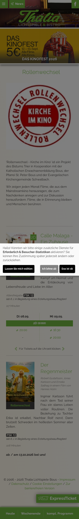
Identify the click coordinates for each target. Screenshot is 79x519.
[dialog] (39, 259)
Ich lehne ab (49, 268)
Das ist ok (67, 268)
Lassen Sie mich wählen (18, 268)
